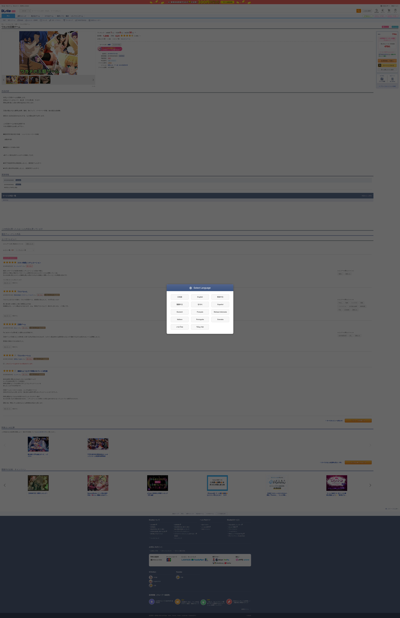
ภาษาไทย (179, 327)
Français (200, 312)
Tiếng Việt (200, 327)
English (200, 297)
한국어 (200, 304)
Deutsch (180, 312)
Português (200, 319)
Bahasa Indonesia (220, 312)
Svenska (220, 319)
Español (220, 304)
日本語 (179, 297)
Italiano (179, 319)
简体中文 (220, 297)
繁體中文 (180, 304)
